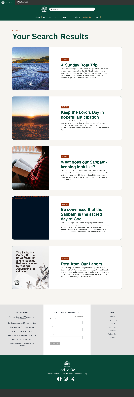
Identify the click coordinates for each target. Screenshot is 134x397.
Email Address (54, 319)
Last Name (53, 335)
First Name (53, 326)
